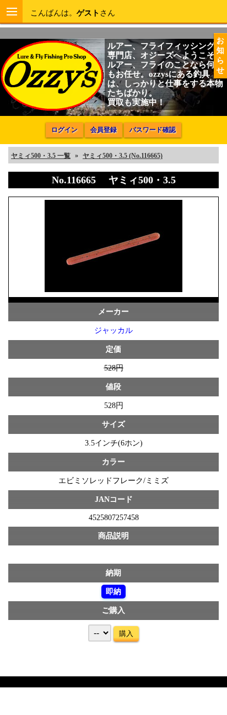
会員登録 (103, 130)
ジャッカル (113, 330)
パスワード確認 (152, 130)
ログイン (64, 130)
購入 (126, 633)
